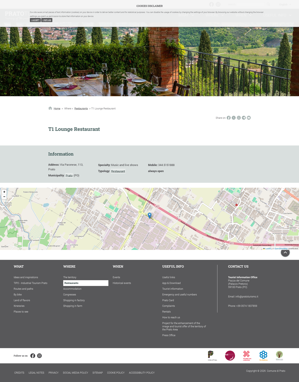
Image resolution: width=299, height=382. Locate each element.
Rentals (166, 311)
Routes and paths (23, 288)
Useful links (168, 277)
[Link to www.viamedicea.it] (263, 359)
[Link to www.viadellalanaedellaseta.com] (247, 359)
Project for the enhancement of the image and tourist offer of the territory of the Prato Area (184, 326)
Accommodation (72, 288)
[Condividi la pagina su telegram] (244, 118)
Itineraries (19, 305)
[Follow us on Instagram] (39, 355)
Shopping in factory (74, 300)
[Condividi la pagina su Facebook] (229, 118)
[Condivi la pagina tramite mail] (249, 118)
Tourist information (172, 288)
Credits (19, 372)
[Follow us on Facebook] (32, 355)
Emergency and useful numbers (179, 294)
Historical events (122, 283)
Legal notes (36, 372)
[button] (150, 215)
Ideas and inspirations (26, 277)
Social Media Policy (75, 372)
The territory (69, 277)
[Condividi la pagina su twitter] (234, 118)
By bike (18, 294)
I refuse (47, 20)
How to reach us (171, 317)
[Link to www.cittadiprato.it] (212, 359)
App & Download (171, 283)
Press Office (168, 335)
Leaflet (268, 248)
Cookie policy (116, 372)
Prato (69, 175)
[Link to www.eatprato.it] (230, 359)
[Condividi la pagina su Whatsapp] (239, 118)
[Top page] (285, 252)
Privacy (54, 372)
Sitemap (98, 372)
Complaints (168, 305)
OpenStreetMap (281, 248)
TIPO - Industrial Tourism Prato (30, 283)
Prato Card (168, 300)
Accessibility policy (142, 372)
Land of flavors (22, 300)
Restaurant (118, 171)
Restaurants (81, 108)
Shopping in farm (72, 305)
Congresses (69, 294)
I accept (35, 20)
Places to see (21, 311)
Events (116, 277)
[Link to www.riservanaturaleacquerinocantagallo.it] (279, 359)
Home (57, 108)
